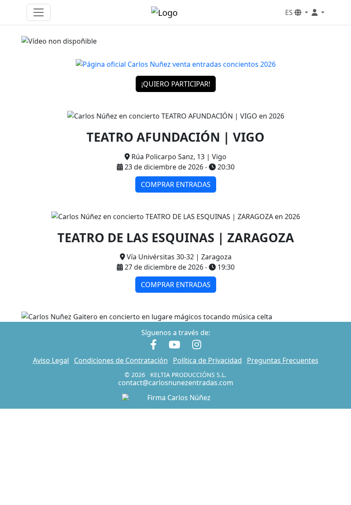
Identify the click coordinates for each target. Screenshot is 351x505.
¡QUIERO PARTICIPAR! (175, 84)
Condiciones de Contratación (121, 360)
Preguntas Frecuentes (282, 360)
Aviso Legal (51, 360)
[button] (318, 12)
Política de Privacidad (207, 360)
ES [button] (289, 12)
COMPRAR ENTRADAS (176, 184)
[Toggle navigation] (39, 12)
